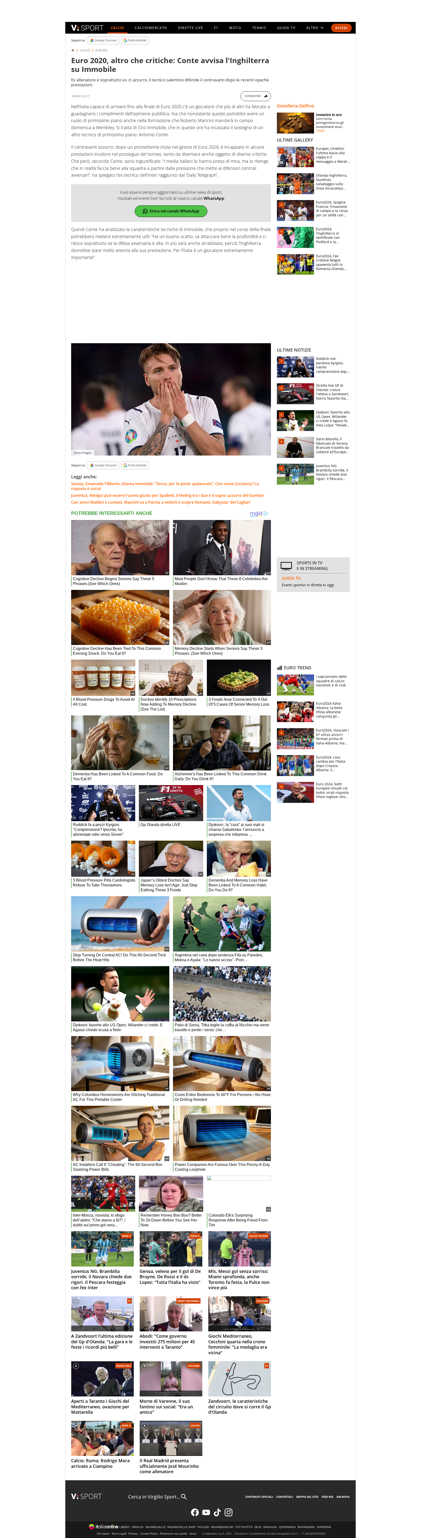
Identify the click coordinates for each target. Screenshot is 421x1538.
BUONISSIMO (306, 1527)
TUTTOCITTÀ (243, 1527)
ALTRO (312, 27)
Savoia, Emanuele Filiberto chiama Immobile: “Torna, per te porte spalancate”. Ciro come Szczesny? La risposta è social (165, 486)
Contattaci (284, 1497)
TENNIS (259, 27)
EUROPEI (101, 50)
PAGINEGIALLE (155, 1527)
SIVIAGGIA (270, 1527)
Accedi (341, 28)
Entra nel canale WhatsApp (174, 211)
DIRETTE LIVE (190, 27)
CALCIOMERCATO (151, 27)
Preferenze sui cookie (173, 1533)
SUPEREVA (324, 1527)
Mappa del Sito (307, 1497)
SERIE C (126, 1236)
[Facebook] (195, 1515)
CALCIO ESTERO (258, 1236)
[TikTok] (217, 1515)
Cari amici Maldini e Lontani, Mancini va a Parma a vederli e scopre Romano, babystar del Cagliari (160, 502)
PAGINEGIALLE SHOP (181, 1527)
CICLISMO (262, 1301)
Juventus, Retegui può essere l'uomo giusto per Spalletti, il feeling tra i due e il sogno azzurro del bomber (167, 495)
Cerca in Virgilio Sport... (154, 1496)
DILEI (257, 1527)
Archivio (343, 1497)
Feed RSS (327, 1497)
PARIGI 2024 (123, 1365)
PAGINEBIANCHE (222, 1527)
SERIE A (195, 1236)
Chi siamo (103, 1533)
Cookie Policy (149, 1533)
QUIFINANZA (287, 1527)
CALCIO (117, 27)
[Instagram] (228, 1515)
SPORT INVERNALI (188, 1301)
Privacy (133, 1533)
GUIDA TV (286, 27)
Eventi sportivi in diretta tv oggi (308, 584)
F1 (216, 27)
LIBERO (124, 1527)
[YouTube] (206, 1515)
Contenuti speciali (259, 1497)
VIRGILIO (138, 1527)
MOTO (235, 27)
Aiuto (193, 1533)
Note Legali (119, 1533)
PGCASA (203, 1527)
